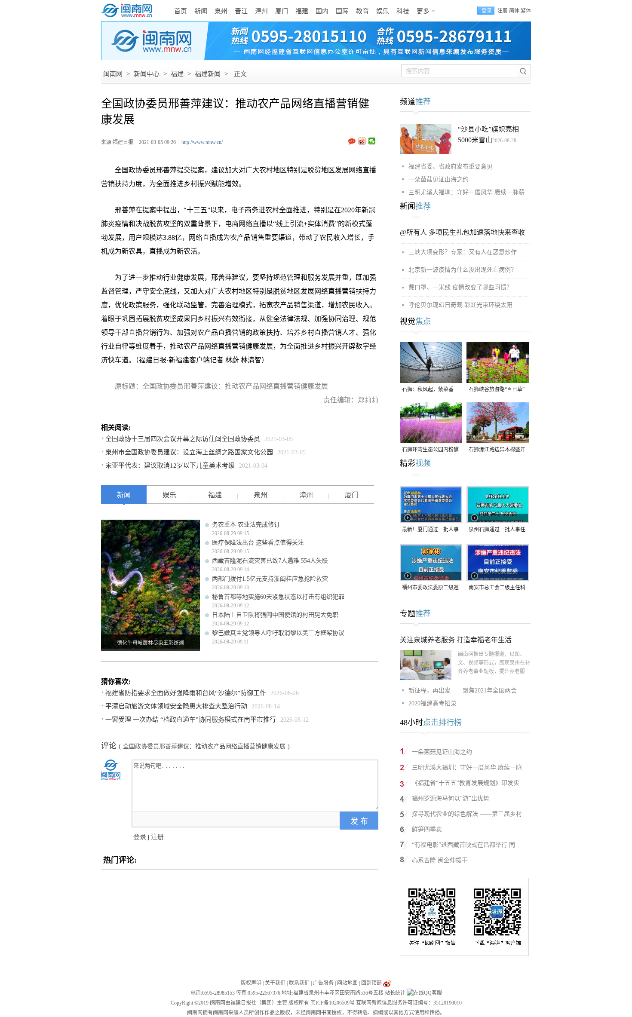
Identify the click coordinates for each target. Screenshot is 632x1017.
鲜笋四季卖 (427, 829)
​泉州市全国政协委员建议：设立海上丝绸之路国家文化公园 (189, 452)
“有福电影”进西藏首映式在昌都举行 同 (463, 845)
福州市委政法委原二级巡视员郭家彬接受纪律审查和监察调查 (430, 588)
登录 (139, 836)
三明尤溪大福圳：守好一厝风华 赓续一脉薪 (466, 192)
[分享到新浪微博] (362, 141)
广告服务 (323, 983)
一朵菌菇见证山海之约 (438, 179)
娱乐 (382, 11)
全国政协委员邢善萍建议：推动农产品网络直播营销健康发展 (204, 746)
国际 (342, 11)
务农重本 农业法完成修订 (246, 524)
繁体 (526, 11)
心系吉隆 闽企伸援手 (440, 860)
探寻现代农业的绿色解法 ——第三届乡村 (467, 814)
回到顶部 (371, 983)
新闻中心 (147, 73)
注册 (502, 11)
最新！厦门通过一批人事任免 (430, 530)
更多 (423, 11)
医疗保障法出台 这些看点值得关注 (258, 542)
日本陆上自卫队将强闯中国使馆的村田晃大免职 (275, 615)
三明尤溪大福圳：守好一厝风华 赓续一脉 (467, 767)
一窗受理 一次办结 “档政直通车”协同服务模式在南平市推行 (190, 719)
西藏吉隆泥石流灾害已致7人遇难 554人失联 (270, 561)
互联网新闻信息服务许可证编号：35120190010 (409, 1003)
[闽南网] (129, 10)
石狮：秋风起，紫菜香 (428, 389)
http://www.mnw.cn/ (202, 142)
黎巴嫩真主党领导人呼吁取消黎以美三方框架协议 (278, 633)
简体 (514, 11)
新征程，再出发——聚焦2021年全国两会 (462, 690)
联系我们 (299, 983)
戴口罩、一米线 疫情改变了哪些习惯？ (460, 287)
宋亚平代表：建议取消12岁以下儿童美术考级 (170, 465)
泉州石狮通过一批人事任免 (497, 530)
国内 (322, 11)
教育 (362, 11)
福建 (301, 11)
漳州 (261, 11)
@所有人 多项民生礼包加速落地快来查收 (462, 232)
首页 (180, 11)
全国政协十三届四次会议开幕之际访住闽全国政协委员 (182, 438)
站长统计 (395, 993)
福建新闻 (208, 73)
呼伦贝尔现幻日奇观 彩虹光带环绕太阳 (460, 305)
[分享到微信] (372, 141)
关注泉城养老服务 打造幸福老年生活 (456, 639)
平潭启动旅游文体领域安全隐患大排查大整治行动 (176, 706)
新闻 (200, 11)
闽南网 (113, 73)
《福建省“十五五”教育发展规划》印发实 (465, 783)
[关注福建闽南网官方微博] (387, 983)
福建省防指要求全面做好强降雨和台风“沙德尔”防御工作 (185, 692)
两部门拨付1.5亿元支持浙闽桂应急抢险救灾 (270, 579)
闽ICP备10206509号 (332, 1003)
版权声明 (251, 983)
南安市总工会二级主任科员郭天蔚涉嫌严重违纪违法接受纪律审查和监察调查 (497, 588)
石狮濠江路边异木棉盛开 (497, 450)
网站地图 (347, 983)
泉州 (221, 11)
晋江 (241, 11)
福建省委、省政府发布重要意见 (450, 166)
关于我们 (275, 983)
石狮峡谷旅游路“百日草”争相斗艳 (497, 390)
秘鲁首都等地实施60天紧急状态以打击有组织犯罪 (278, 597)
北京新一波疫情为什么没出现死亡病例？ (462, 270)
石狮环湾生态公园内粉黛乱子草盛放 (430, 450)
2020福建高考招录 (432, 703)
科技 (402, 11)
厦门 (281, 11)
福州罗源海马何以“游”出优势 (450, 798)
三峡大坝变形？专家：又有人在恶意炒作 (462, 252)
